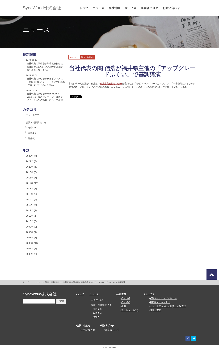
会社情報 (114, 8)
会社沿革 (125, 302)
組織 (123, 306)
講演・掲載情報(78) (36, 122)
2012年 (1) (31, 210)
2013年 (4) (31, 205)
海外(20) (32, 127)
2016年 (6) (31, 188)
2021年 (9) (31, 161)
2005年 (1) (31, 248)
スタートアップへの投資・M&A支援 (168, 306)
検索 (61, 301)
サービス (130, 8)
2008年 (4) (31, 232)
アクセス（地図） (130, 310)
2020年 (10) (32, 166)
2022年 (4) (31, 156)
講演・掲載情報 (52, 282)
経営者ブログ (149, 8)
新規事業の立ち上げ (160, 302)
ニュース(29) (32, 115)
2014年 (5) (31, 199)
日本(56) (32, 133)
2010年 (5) (31, 221)
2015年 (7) (31, 194)
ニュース (98, 8)
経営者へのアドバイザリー (163, 298)
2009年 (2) (31, 226)
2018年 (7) (31, 177)
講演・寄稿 (155, 310)
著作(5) (31, 138)
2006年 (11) (32, 243)
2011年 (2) (31, 216)
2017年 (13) (32, 183)
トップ (84, 8)
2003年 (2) (31, 254)
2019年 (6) (31, 172)
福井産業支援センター (111, 83)
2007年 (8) (31, 237)
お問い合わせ (171, 8)
